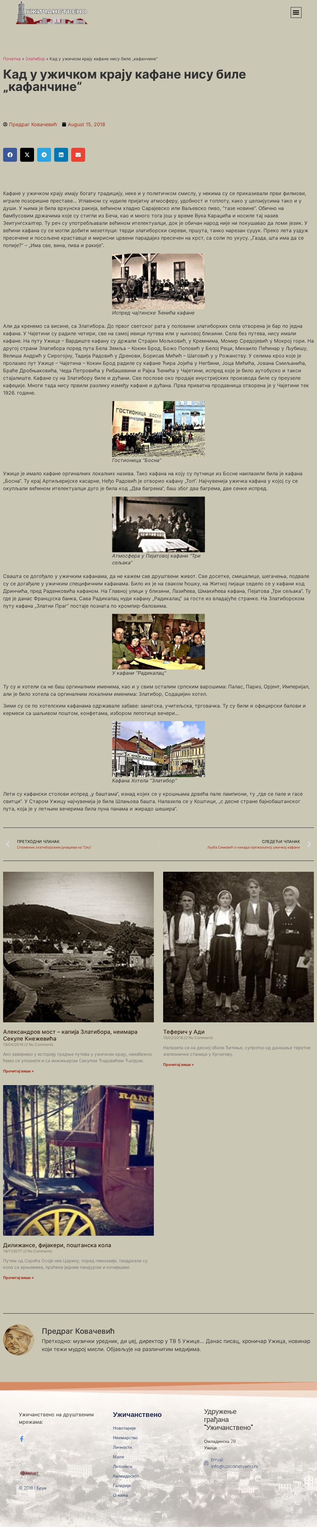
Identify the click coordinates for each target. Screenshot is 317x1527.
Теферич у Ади (184, 1032)
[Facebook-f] (21, 1439)
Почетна (12, 58)
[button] (296, 12)
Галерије (122, 1485)
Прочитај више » (18, 1071)
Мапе (118, 1457)
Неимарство (125, 1438)
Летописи (122, 1466)
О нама (120, 1495)
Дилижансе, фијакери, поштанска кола (57, 1245)
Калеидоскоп (126, 1476)
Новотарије (124, 1428)
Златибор (35, 58)
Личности (122, 1447)
